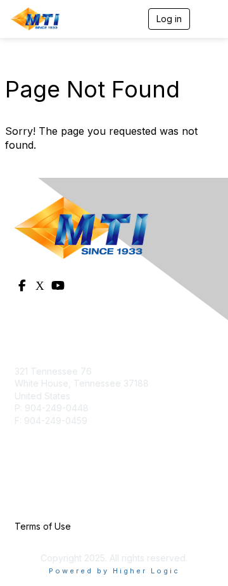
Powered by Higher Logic (114, 570)
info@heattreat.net (53, 433)
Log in (169, 18)
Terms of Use (43, 526)
